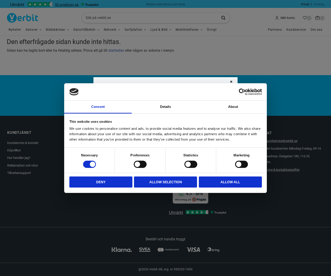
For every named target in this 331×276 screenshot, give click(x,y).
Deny (101, 182)
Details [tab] (165, 107)
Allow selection (165, 182)
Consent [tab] (98, 107)
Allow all (230, 182)
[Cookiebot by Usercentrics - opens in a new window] (242, 91)
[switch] (140, 164)
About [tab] (233, 107)
